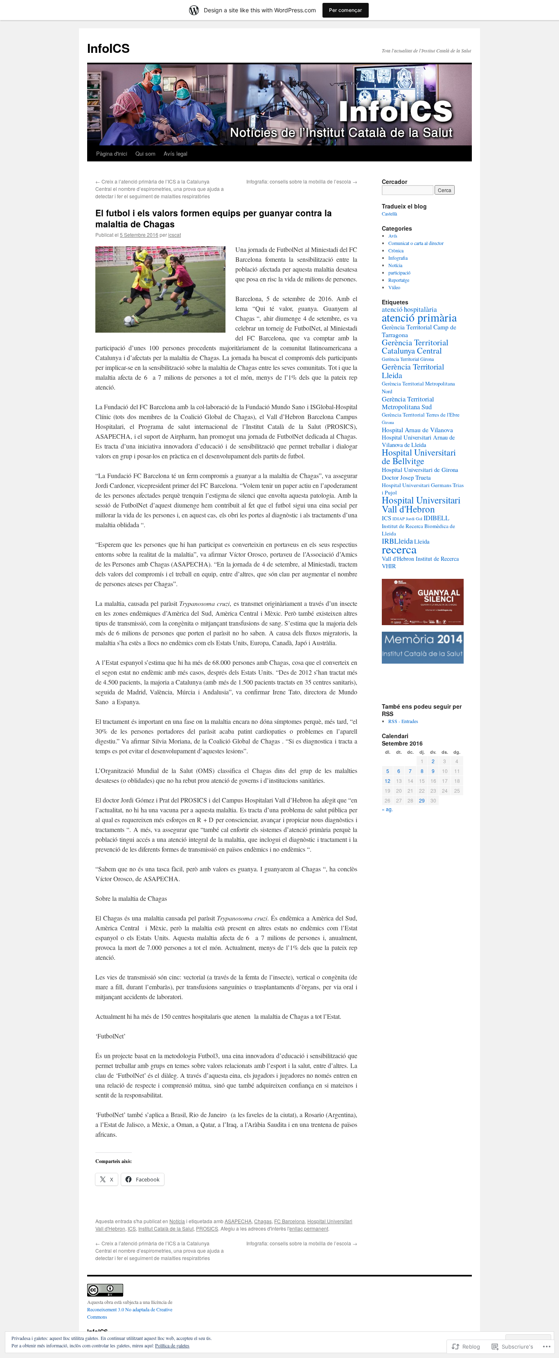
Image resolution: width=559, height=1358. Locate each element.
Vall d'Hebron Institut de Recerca (420, 558)
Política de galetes (172, 1345)
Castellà (389, 213)
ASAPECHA (238, 1220)
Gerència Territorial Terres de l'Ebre (421, 414)
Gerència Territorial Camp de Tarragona (419, 331)
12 (387, 780)
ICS (132, 1228)
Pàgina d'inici (111, 153)
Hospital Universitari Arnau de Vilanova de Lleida (418, 441)
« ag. (387, 808)
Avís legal (175, 153)
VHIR (389, 566)
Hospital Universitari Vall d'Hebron (421, 504)
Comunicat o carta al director (416, 243)
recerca (399, 549)
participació (399, 272)
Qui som (145, 153)
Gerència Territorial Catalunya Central (415, 346)
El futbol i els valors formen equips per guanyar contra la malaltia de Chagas (213, 218)
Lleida (422, 541)
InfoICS (108, 48)
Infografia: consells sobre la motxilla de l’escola (301, 181)
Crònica (395, 250)
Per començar (345, 10)
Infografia (398, 257)
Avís (392, 235)
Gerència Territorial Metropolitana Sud (408, 402)
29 (422, 800)
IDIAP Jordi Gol (407, 518)
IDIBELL (436, 517)
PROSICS (207, 1228)
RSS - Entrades (403, 721)
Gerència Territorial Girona (408, 359)
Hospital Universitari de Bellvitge (419, 456)
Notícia (177, 1220)
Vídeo (394, 287)
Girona (388, 422)
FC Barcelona (289, 1220)
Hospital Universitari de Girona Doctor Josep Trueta (420, 473)
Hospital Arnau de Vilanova (417, 430)
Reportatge (398, 280)
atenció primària (419, 317)
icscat (174, 234)
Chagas (263, 1220)
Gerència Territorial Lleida (413, 370)
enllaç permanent (308, 1228)
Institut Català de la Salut (166, 1228)
